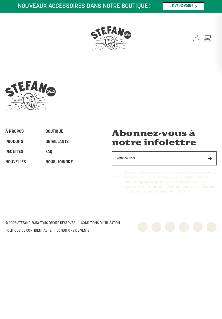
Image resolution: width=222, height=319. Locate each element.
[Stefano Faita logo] (111, 38)
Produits (14, 142)
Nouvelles (15, 162)
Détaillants (57, 142)
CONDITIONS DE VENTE (73, 230)
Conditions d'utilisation (100, 223)
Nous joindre (59, 162)
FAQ (49, 152)
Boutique (54, 131)
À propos (14, 131)
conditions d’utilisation (139, 177)
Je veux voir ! (181, 6)
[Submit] (210, 159)
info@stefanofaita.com (176, 191)
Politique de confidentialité (28, 230)
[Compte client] (196, 38)
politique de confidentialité (183, 177)
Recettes (14, 152)
